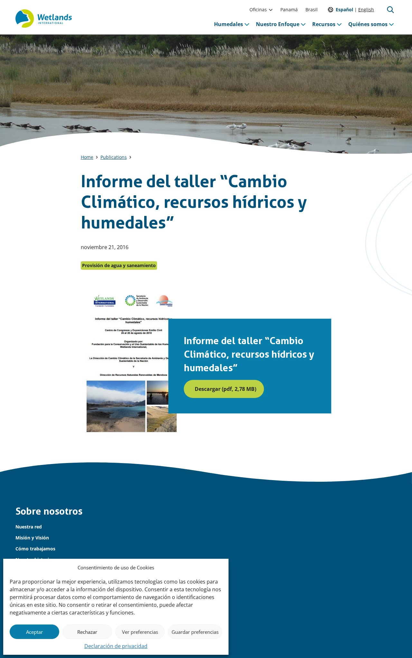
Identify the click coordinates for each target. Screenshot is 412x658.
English (366, 9)
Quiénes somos (368, 24)
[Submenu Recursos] (339, 24)
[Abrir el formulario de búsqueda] (390, 10)
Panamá (289, 9)
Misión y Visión (32, 538)
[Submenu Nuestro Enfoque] (303, 24)
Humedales (228, 24)
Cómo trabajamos (35, 549)
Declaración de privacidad (115, 646)
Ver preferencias (140, 632)
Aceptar (34, 632)
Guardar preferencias (195, 632)
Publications (113, 157)
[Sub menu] (271, 9)
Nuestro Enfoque (277, 24)
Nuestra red (28, 527)
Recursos (323, 24)
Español (344, 9)
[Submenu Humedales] (246, 24)
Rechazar (87, 632)
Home (87, 157)
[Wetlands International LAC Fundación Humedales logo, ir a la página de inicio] (43, 18)
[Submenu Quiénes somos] (391, 24)
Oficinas (258, 9)
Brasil (311, 9)
